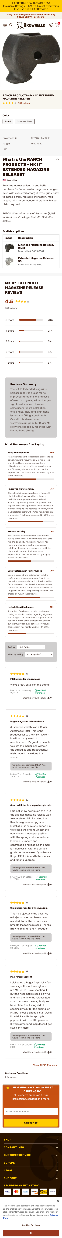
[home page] (31, 25)
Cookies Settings (31, 1225)
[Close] (58, 1201)
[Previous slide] (6, 58)
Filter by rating (15, 654)
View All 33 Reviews (45, 1065)
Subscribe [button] (31, 1122)
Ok (31, 1233)
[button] (5, 24)
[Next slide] (56, 58)
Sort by (11, 647)
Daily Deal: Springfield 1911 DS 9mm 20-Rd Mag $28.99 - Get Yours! (31, 15)
